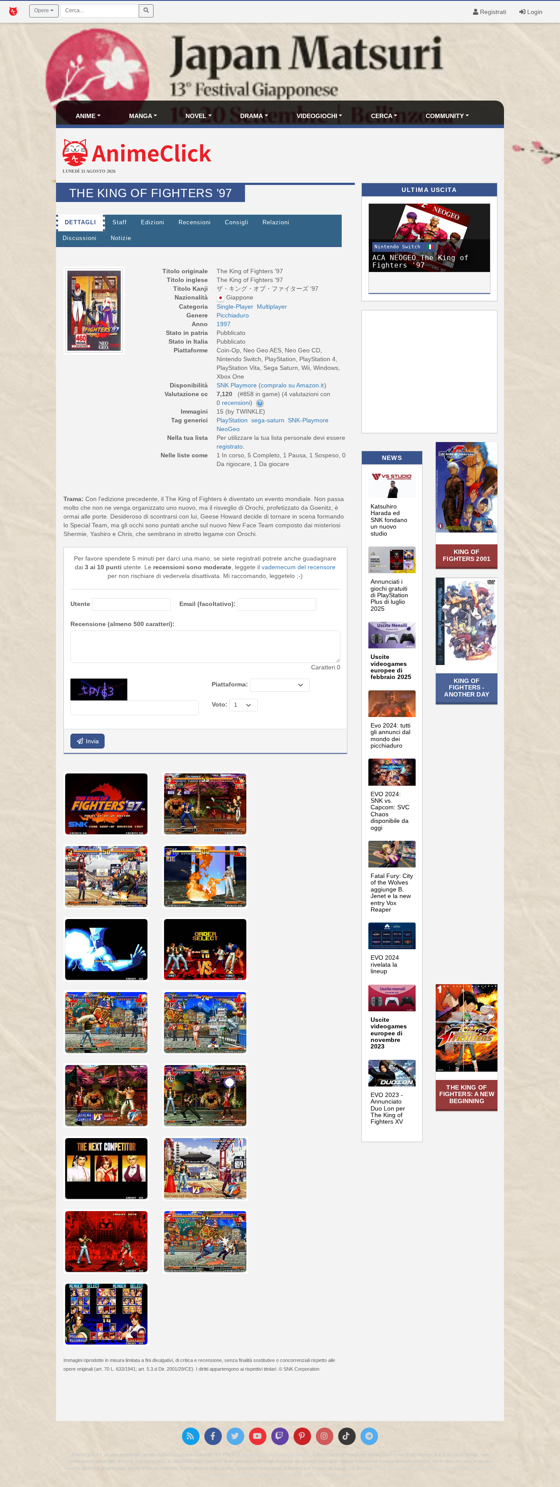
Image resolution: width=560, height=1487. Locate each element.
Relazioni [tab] (276, 222)
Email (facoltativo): (207, 603)
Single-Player (235, 306)
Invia (91, 741)
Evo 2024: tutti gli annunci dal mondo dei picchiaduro (390, 735)
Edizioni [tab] (152, 222)
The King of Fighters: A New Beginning (466, 1094)
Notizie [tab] (121, 238)
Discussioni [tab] (80, 238)
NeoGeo (228, 428)
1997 (224, 323)
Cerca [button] (381, 115)
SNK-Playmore (308, 420)
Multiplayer (272, 306)
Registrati (492, 11)
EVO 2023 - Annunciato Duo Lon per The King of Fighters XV (388, 1108)
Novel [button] (196, 115)
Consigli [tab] (236, 222)
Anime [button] (85, 115)
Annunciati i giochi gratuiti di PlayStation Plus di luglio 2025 (389, 595)
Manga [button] (140, 115)
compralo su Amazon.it (292, 385)
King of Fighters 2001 (466, 555)
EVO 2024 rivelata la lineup (385, 964)
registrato (230, 446)
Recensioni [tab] (194, 222)
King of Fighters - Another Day (466, 687)
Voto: (220, 704)
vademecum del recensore (299, 567)
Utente (80, 603)
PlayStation (232, 420)
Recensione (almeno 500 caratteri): (122, 623)
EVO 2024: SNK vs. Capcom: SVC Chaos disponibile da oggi (390, 811)
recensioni (236, 402)
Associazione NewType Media (276, 1454)
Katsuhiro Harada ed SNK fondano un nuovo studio (389, 520)
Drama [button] (251, 115)
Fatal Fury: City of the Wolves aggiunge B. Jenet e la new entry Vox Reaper (392, 892)
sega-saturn (267, 420)
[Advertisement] (354, 156)
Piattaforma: (230, 684)
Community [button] (445, 115)
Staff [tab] (119, 222)
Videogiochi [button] (317, 115)
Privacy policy (337, 1474)
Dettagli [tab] (80, 222)
